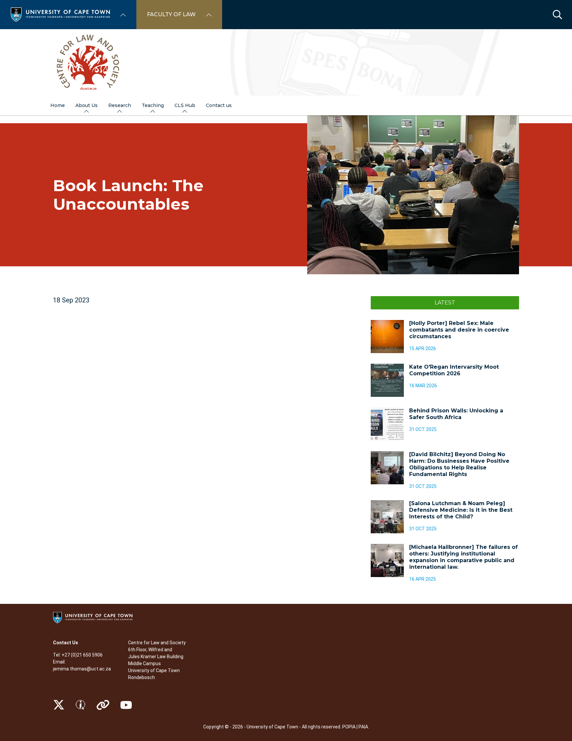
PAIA (363, 726)
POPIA (349, 726)
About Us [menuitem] (86, 105)
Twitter (59, 705)
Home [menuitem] (57, 105)
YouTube (126, 705)
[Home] (60, 14)
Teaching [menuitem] (153, 105)
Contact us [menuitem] (219, 105)
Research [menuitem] (119, 105)
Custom (80, 705)
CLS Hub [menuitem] (184, 105)
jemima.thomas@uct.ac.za (82, 668)
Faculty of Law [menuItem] (171, 14)
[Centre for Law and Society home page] (286, 62)
